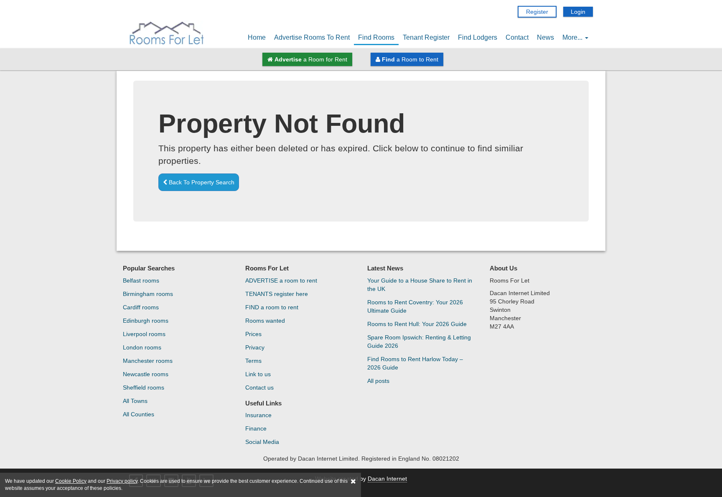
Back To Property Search (200, 182)
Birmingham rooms (148, 294)
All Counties (138, 414)
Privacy (254, 347)
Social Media (262, 441)
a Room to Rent (410, 59)
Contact (517, 37)
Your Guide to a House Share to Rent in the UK (419, 284)
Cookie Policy (70, 481)
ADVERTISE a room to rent (281, 280)
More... (573, 37)
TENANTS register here (276, 294)
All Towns (135, 401)
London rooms (142, 347)
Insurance (258, 415)
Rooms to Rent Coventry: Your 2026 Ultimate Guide (415, 306)
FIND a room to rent (271, 307)
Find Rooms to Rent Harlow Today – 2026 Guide (415, 363)
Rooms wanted (265, 320)
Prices (253, 334)
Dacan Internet (387, 478)
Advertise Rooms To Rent (312, 37)
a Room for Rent (311, 59)
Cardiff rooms (141, 307)
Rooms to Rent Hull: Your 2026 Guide (417, 324)
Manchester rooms (148, 360)
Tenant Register (426, 37)
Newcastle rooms (145, 374)
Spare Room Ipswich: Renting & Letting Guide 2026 (419, 341)
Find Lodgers (477, 37)
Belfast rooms (141, 280)
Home (257, 37)
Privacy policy (122, 481)
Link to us (258, 374)
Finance (256, 428)
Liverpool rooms (144, 334)
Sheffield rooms (143, 387)
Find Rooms (376, 37)
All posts (378, 380)
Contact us (259, 387)
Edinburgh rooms (145, 320)
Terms (253, 360)
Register (537, 11)
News (545, 37)
